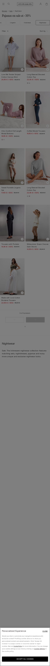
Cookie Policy (17, 646)
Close (45, 631)
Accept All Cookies (25, 659)
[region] (25, 647)
